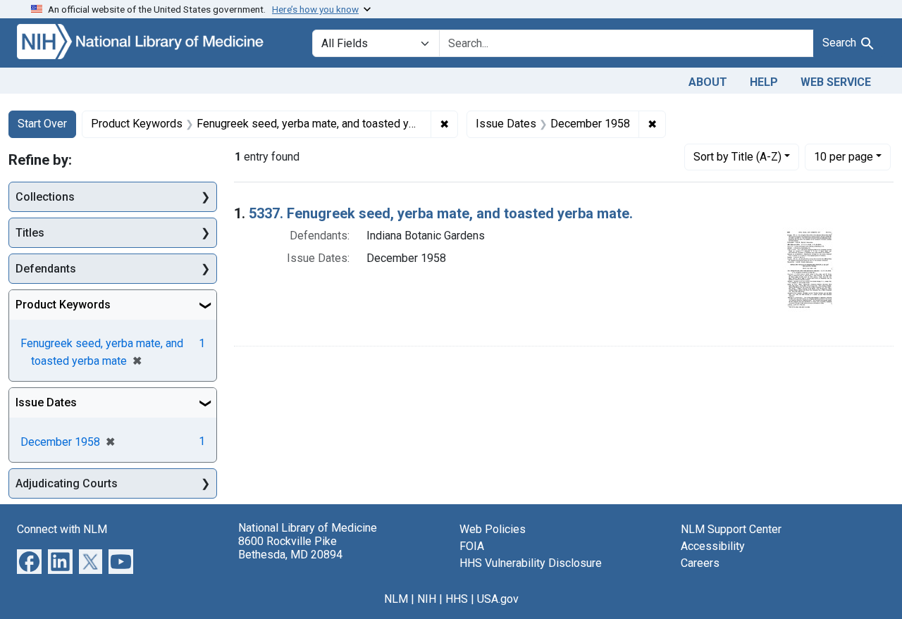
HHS (456, 599)
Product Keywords (63, 304)
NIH (426, 599)
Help (764, 82)
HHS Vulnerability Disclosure (530, 563)
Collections (45, 197)
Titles (30, 232)
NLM (396, 599)
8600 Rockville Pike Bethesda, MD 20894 (290, 547)
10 (843, 156)
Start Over (42, 123)
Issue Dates (46, 402)
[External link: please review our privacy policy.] (29, 561)
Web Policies (492, 529)
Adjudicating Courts (67, 483)
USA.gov (498, 599)
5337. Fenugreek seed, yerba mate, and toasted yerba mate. (441, 213)
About (707, 82)
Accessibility (713, 546)
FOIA (471, 546)
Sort (737, 156)
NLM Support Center (731, 529)
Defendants (46, 268)
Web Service (836, 82)
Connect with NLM (62, 529)
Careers (700, 563)
